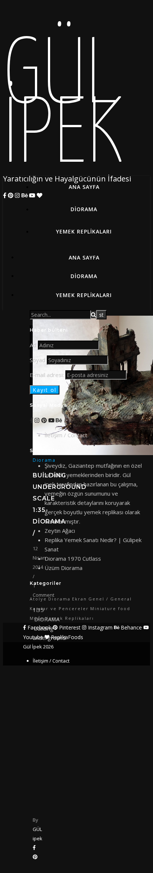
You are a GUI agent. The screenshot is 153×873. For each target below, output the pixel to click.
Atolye (38, 599)
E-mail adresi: (47, 374)
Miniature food (110, 608)
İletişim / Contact (66, 435)
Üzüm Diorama (63, 567)
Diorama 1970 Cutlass (73, 558)
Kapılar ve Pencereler (59, 608)
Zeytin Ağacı (60, 530)
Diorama (84, 209)
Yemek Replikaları (84, 231)
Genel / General (110, 599)
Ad (33, 345)
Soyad (37, 360)
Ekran (79, 599)
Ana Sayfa (84, 186)
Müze (37, 618)
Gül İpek (63, 107)
